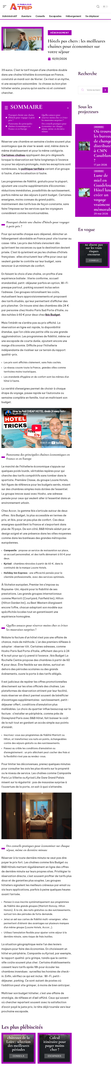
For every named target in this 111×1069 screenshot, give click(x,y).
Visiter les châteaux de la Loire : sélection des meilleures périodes (18, 1041)
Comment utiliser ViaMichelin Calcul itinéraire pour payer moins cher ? (54, 1038)
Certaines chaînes (13, 155)
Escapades (54, 1056)
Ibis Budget (52, 314)
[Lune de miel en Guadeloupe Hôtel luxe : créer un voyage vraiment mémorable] (84, 192)
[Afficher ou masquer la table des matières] (55, 108)
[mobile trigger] (5, 6)
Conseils (18, 1056)
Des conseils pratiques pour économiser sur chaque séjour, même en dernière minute (54, 127)
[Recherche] (98, 6)
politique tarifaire (32, 169)
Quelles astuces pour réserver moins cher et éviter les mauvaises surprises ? (55, 118)
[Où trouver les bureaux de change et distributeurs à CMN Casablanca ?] (84, 146)
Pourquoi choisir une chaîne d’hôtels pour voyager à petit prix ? (21, 118)
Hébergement (59, 32)
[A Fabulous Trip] (21, 6)
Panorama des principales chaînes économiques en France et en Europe (20, 126)
